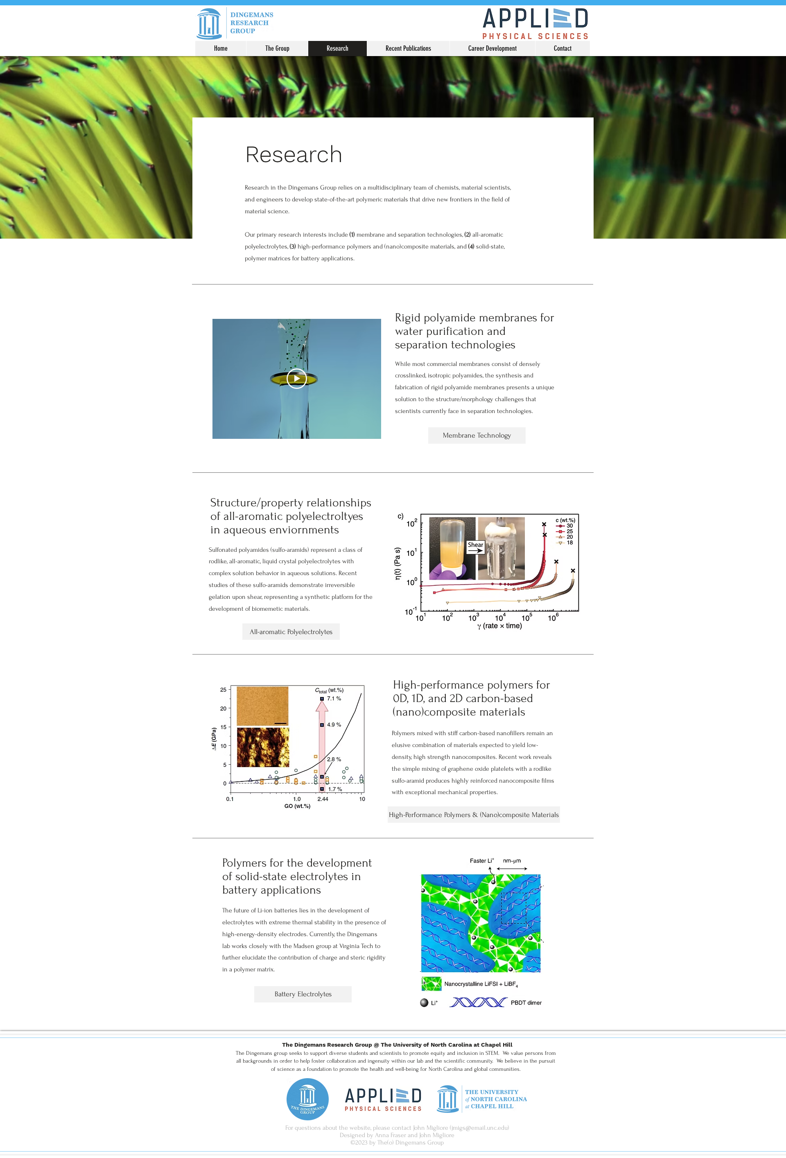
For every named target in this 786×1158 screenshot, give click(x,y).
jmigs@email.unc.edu (480, 1127)
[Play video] (297, 378)
